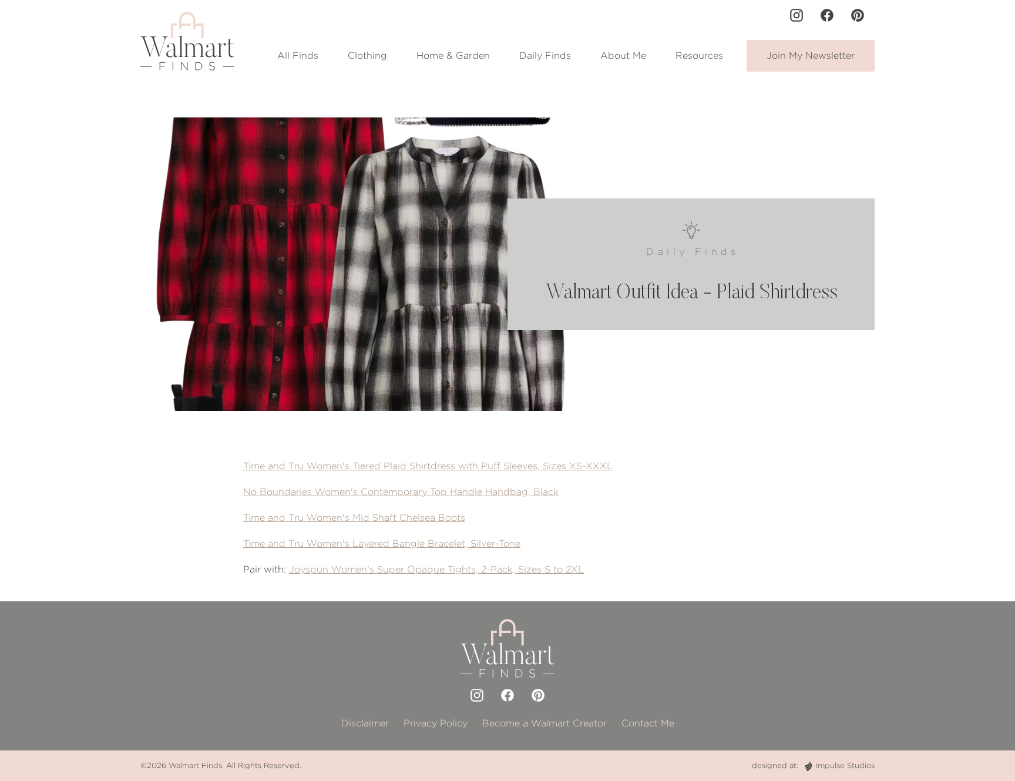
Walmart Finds (195, 765)
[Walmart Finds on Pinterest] (857, 15)
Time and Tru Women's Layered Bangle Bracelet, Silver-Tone (381, 543)
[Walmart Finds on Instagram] (796, 15)
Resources (699, 55)
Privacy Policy (436, 723)
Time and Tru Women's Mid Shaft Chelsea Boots (354, 517)
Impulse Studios (845, 765)
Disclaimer (365, 723)
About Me (623, 55)
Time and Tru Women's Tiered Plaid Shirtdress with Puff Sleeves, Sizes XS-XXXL (428, 466)
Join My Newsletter (811, 55)
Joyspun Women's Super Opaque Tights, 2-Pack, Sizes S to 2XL (436, 569)
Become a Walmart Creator (544, 723)
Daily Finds (545, 55)
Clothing (367, 55)
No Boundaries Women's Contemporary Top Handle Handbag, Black (401, 491)
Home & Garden (453, 55)
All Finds (297, 55)
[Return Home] (187, 41)
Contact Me (647, 723)
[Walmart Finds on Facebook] (827, 15)
